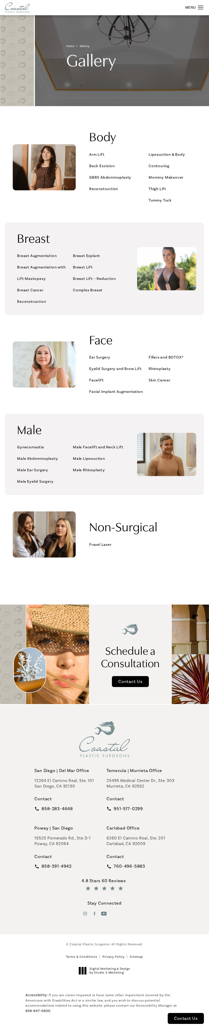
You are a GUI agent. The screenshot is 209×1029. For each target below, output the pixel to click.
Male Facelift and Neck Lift (98, 447)
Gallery (85, 46)
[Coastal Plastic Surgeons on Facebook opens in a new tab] (94, 913)
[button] (200, 8)
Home (70, 46)
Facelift (96, 380)
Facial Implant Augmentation (116, 391)
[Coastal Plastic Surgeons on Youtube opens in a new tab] (103, 913)
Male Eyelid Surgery (35, 481)
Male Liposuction (89, 458)
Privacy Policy (113, 957)
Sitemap (136, 957)
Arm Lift (96, 154)
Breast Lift (83, 267)
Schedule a (130, 656)
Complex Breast (87, 290)
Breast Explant (86, 255)
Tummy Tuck (160, 200)
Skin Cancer (160, 380)
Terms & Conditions (81, 957)
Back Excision (101, 166)
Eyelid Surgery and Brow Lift (115, 368)
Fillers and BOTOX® (166, 357)
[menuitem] (85, 913)
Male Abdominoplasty (37, 458)
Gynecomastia (30, 447)
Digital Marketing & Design (109, 971)
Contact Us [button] (186, 1018)
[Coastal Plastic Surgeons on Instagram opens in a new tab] (85, 913)
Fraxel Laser (100, 544)
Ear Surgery (99, 357)
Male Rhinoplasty (89, 470)
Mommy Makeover (166, 177)
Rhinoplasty (160, 368)
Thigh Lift (157, 189)
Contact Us (130, 681)
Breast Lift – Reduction (94, 278)
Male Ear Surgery (32, 470)
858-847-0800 (37, 1011)
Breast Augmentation (37, 255)
